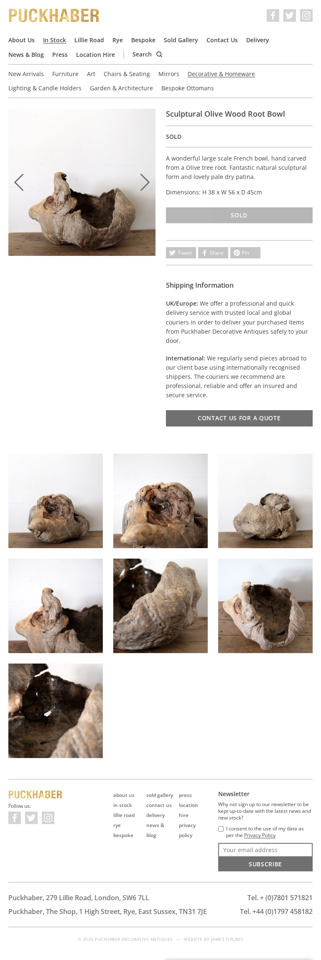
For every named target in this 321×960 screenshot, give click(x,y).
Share (217, 252)
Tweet (185, 252)
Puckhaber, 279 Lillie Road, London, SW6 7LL (78, 897)
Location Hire (95, 55)
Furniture (65, 74)
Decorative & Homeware (221, 74)
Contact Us (222, 40)
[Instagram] (306, 15)
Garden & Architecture (121, 88)
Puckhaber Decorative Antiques (54, 15)
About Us (21, 40)
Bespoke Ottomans (187, 88)
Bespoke (143, 40)
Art (91, 74)
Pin (245, 252)
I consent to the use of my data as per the (265, 832)
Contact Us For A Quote (239, 418)
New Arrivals (26, 74)
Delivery (257, 40)
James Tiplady (227, 939)
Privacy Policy (259, 835)
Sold (239, 215)
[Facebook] (273, 15)
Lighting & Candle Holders (45, 88)
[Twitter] (289, 15)
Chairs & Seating (127, 74)
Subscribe (265, 864)
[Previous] (18, 182)
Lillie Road (89, 40)
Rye (117, 40)
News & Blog (26, 55)
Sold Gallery (181, 40)
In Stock (54, 40)
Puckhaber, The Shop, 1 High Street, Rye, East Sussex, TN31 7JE (107, 911)
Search (142, 54)
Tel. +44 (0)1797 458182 (276, 911)
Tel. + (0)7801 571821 (280, 897)
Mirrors (168, 74)
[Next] (145, 182)
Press (60, 55)
